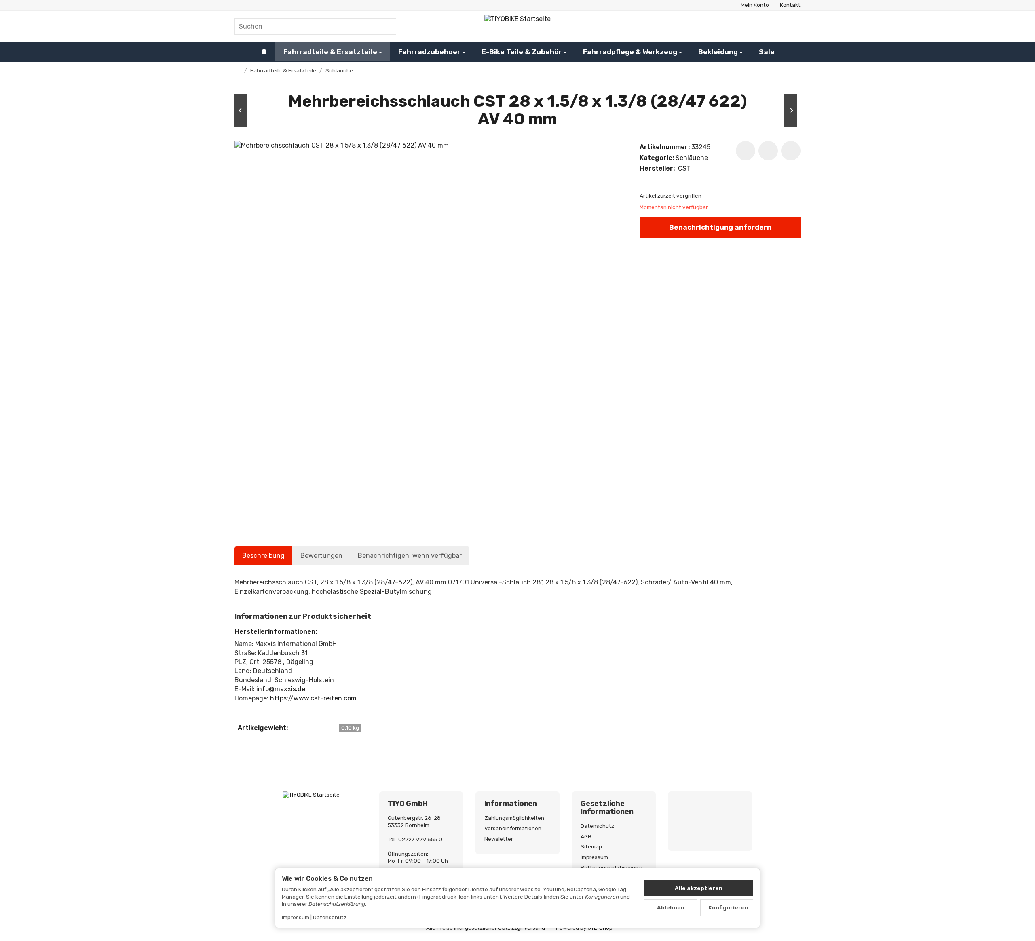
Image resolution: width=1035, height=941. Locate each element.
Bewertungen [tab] (321, 555)
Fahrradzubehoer (429, 52)
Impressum (295, 917)
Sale (767, 52)
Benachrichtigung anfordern (720, 227)
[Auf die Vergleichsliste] (768, 150)
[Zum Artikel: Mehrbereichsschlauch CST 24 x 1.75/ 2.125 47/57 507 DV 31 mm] (776, 110)
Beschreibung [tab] (263, 555)
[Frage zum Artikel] (791, 150)
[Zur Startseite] (517, 26)
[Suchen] (386, 26)
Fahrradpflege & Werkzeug (630, 52)
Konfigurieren (728, 907)
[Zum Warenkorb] (792, 26)
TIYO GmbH (407, 804)
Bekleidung (718, 52)
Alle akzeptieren (698, 888)
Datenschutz (329, 917)
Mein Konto (755, 5)
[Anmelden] (771, 26)
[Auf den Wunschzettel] (745, 150)
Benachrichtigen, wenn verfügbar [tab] (410, 555)
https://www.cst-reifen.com (313, 698)
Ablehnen (670, 907)
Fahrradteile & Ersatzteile (330, 52)
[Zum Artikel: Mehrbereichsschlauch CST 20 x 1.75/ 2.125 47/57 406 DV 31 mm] (258, 110)
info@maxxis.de (280, 689)
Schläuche (692, 158)
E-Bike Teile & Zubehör (522, 52)
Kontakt (790, 5)
